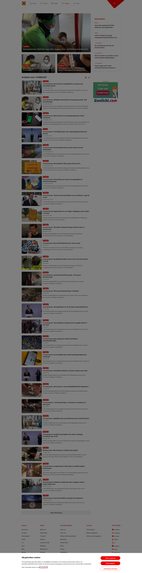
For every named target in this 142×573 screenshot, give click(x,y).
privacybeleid (43, 567)
